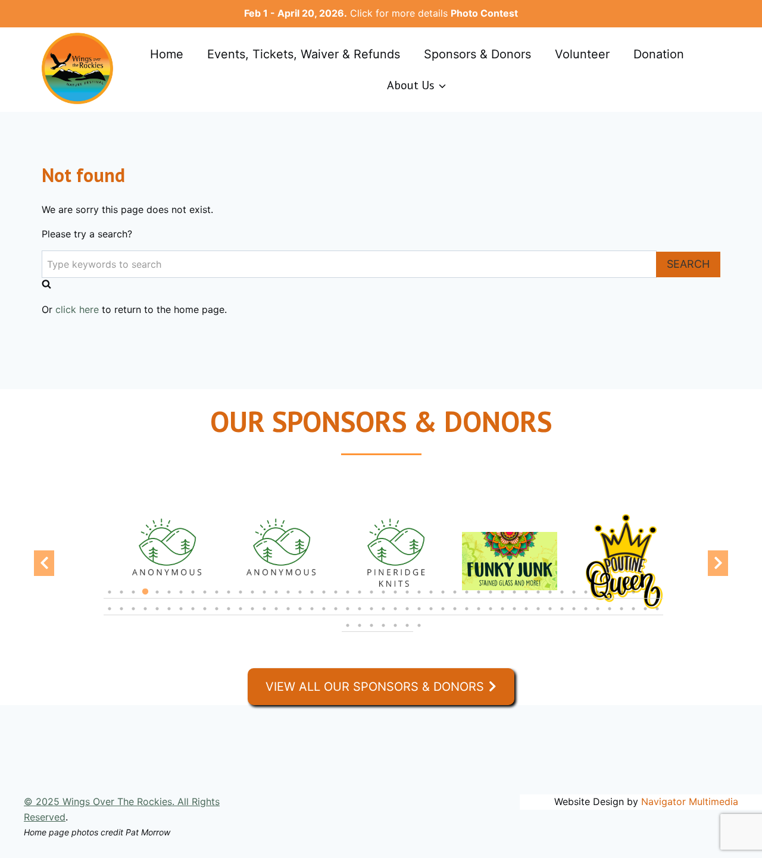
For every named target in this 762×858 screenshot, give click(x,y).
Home (166, 54)
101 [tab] (419, 631)
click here (77, 309)
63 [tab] (288, 615)
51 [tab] (145, 615)
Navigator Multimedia (689, 801)
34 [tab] (502, 598)
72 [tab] (395, 615)
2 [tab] (121, 598)
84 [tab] (538, 615)
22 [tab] (360, 598)
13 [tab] (252, 598)
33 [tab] (490, 598)
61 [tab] (264, 615)
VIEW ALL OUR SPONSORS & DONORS (375, 686)
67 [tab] (336, 615)
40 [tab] (574, 598)
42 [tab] (598, 598)
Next (718, 563)
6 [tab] (169, 598)
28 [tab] (431, 598)
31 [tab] (467, 598)
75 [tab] (431, 615)
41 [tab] (586, 598)
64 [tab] (300, 615)
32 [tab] (479, 598)
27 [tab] (419, 598)
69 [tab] (360, 615)
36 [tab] (526, 598)
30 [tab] (455, 598)
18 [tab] (312, 598)
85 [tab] (550, 615)
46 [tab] (645, 598)
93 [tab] (645, 615)
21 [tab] (348, 598)
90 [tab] (610, 615)
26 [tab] (407, 598)
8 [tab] (193, 598)
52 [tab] (157, 615)
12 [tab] (240, 598)
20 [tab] (336, 598)
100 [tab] (407, 631)
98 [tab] (383, 631)
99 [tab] (395, 631)
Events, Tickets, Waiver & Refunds (303, 54)
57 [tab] (217, 615)
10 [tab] (217, 598)
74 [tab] (419, 615)
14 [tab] (264, 598)
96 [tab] (360, 631)
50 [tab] (133, 615)
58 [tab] (229, 615)
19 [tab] (324, 598)
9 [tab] (205, 598)
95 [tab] (348, 631)
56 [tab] (205, 615)
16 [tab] (288, 598)
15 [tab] (276, 598)
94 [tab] (657, 615)
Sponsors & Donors (477, 54)
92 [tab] (633, 615)
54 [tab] (181, 615)
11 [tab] (229, 598)
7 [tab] (181, 598)
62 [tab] (276, 615)
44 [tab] (621, 598)
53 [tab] (169, 615)
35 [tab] (514, 598)
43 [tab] (610, 598)
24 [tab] (383, 598)
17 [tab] (300, 598)
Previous (44, 563)
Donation (658, 54)
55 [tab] (193, 615)
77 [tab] (455, 615)
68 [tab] (348, 615)
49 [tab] (121, 615)
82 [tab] (514, 615)
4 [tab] (145, 598)
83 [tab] (526, 615)
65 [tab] (312, 615)
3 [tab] (133, 598)
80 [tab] (490, 615)
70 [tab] (371, 615)
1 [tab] (109, 598)
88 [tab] (586, 615)
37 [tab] (538, 598)
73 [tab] (407, 615)
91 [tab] (621, 615)
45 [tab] (633, 598)
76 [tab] (443, 615)
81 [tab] (502, 615)
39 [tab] (562, 598)
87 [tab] (574, 615)
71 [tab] (383, 615)
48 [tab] (109, 615)
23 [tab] (371, 598)
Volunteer (582, 54)
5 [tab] (157, 598)
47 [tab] (657, 598)
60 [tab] (252, 615)
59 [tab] (240, 615)
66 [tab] (324, 615)
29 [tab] (443, 598)
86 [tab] (562, 615)
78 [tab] (467, 615)
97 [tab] (371, 631)
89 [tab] (598, 615)
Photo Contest (484, 13)
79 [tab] (479, 615)
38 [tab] (550, 598)
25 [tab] (395, 598)
